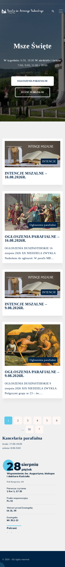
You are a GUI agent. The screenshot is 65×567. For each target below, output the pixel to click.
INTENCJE (49, 161)
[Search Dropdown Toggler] (53, 11)
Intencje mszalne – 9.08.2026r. (26, 306)
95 (29, 429)
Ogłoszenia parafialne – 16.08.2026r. (32, 238)
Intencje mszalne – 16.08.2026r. (26, 175)
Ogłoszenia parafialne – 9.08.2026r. (32, 374)
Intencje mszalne (32, 92)
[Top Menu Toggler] (61, 11)
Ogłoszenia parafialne (32, 81)
